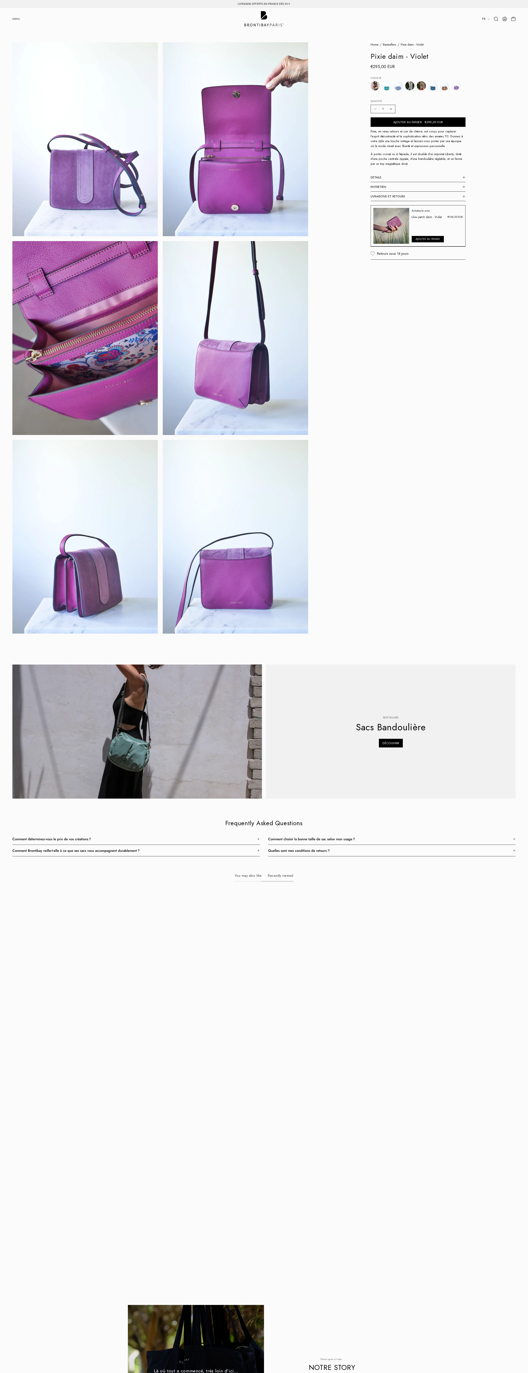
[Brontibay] (264, 19)
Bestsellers (389, 44)
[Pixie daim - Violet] (456, 85)
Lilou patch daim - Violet (427, 217)
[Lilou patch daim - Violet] (391, 226)
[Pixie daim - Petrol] (432, 85)
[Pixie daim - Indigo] (409, 85)
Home (374, 44)
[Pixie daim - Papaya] (421, 85)
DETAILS (376, 177)
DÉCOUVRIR (390, 743)
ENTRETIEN (378, 187)
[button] (496, 19)
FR (484, 18)
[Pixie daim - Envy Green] (386, 85)
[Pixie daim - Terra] (444, 85)
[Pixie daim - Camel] (375, 85)
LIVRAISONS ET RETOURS (388, 196)
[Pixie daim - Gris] (398, 85)
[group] (264, 4)
